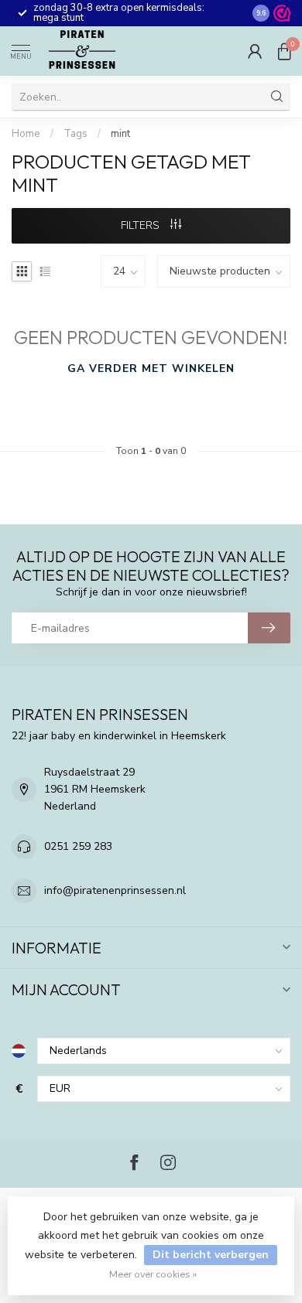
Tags (75, 134)
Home (26, 134)
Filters (142, 225)
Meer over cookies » (153, 1274)
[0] (284, 51)
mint (120, 134)
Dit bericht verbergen (211, 1254)
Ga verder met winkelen (151, 368)
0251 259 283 (78, 846)
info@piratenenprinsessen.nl (115, 890)
